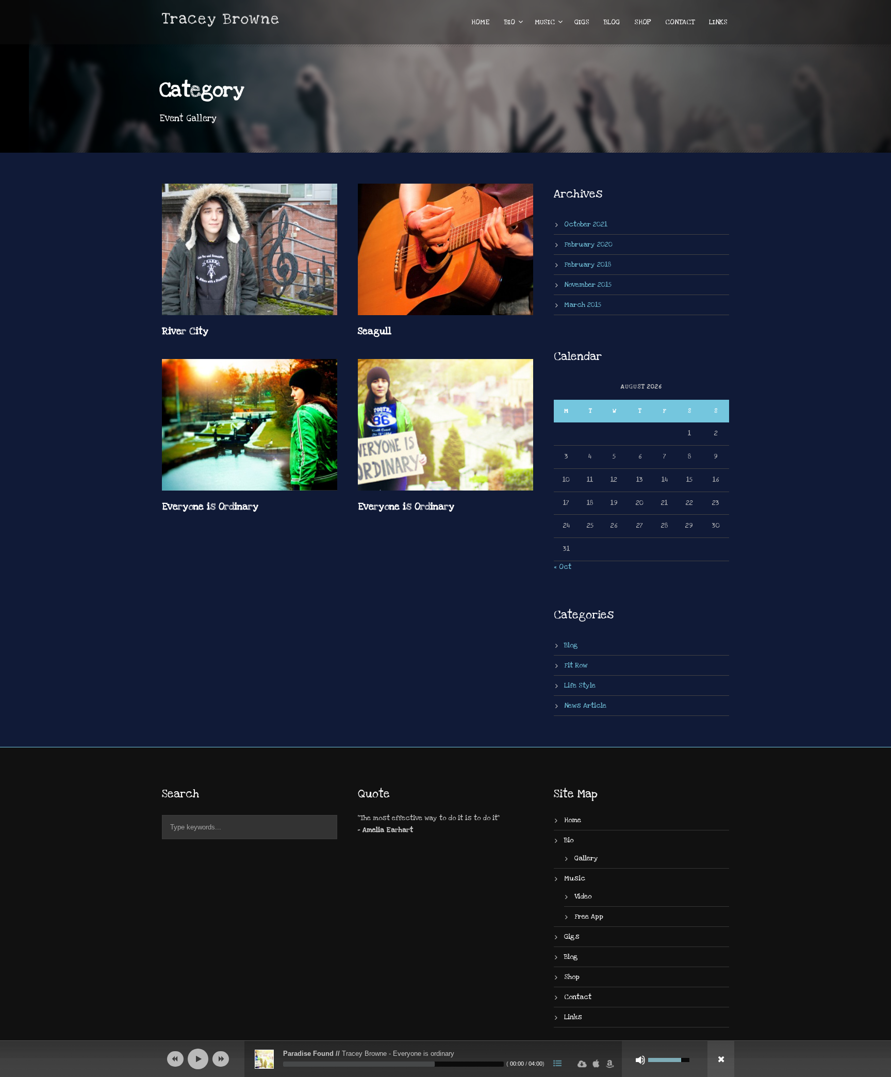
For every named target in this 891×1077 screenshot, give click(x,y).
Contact (680, 22)
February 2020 (588, 244)
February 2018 (587, 264)
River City (185, 331)
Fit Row (575, 665)
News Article (585, 705)
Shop (642, 22)
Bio (509, 22)
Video (582, 896)
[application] (445, 1059)
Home (480, 22)
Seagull (374, 331)
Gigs (581, 22)
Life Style (580, 685)
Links (718, 22)
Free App (588, 916)
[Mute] (640, 1060)
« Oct (562, 567)
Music (545, 22)
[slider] (393, 1064)
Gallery (586, 858)
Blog (612, 22)
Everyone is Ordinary (210, 507)
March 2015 (582, 304)
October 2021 (585, 224)
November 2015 (588, 284)
